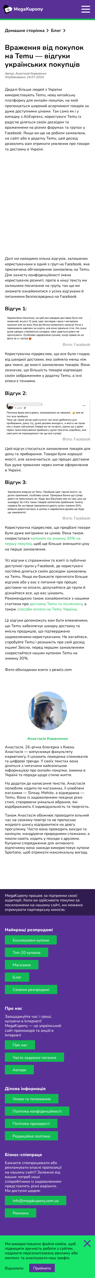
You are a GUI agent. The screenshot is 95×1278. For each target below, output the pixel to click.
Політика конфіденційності (37, 1111)
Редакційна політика (31, 1135)
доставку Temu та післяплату (56, 603)
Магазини (22, 964)
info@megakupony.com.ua (35, 1200)
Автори (19, 1069)
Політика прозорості (31, 1123)
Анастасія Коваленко (47, 738)
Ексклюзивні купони (31, 940)
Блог (56, 30)
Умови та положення (32, 1098)
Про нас (20, 1044)
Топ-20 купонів (26, 952)
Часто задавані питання (34, 1057)
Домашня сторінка (25, 30)
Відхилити (14, 1268)
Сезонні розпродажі (31, 989)
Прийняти (42, 1268)
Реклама (20, 1212)
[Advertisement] (47, 204)
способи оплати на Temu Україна (47, 608)
